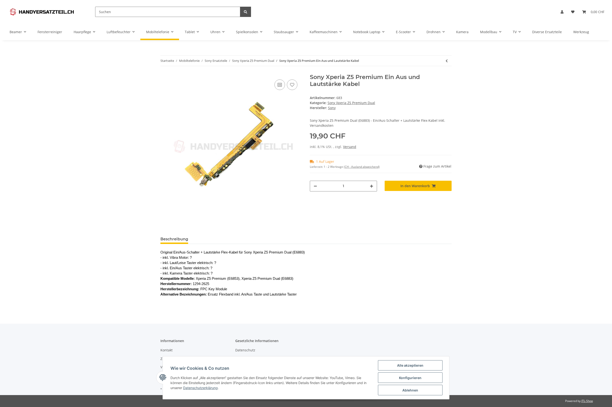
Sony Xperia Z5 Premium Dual (351, 102)
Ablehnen (410, 390)
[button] (562, 12)
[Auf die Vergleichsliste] (279, 84)
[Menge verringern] (315, 186)
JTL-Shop (587, 401)
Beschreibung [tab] (174, 239)
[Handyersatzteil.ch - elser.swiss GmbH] (42, 12)
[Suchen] (245, 12)
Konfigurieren (410, 378)
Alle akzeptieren (410, 365)
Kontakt (166, 350)
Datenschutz (245, 350)
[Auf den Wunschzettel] (292, 84)
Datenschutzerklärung (200, 388)
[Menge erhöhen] (371, 186)
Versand (349, 146)
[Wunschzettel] (572, 12)
